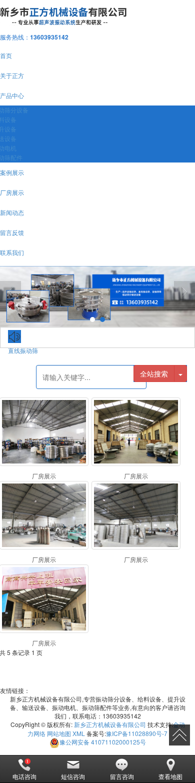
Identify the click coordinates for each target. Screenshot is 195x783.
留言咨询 (122, 776)
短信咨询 (73, 776)
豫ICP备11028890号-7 (137, 733)
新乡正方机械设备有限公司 (110, 724)
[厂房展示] (44, 432)
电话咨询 (24, 776)
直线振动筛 (23, 350)
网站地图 (59, 733)
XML (78, 733)
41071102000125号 (103, 742)
